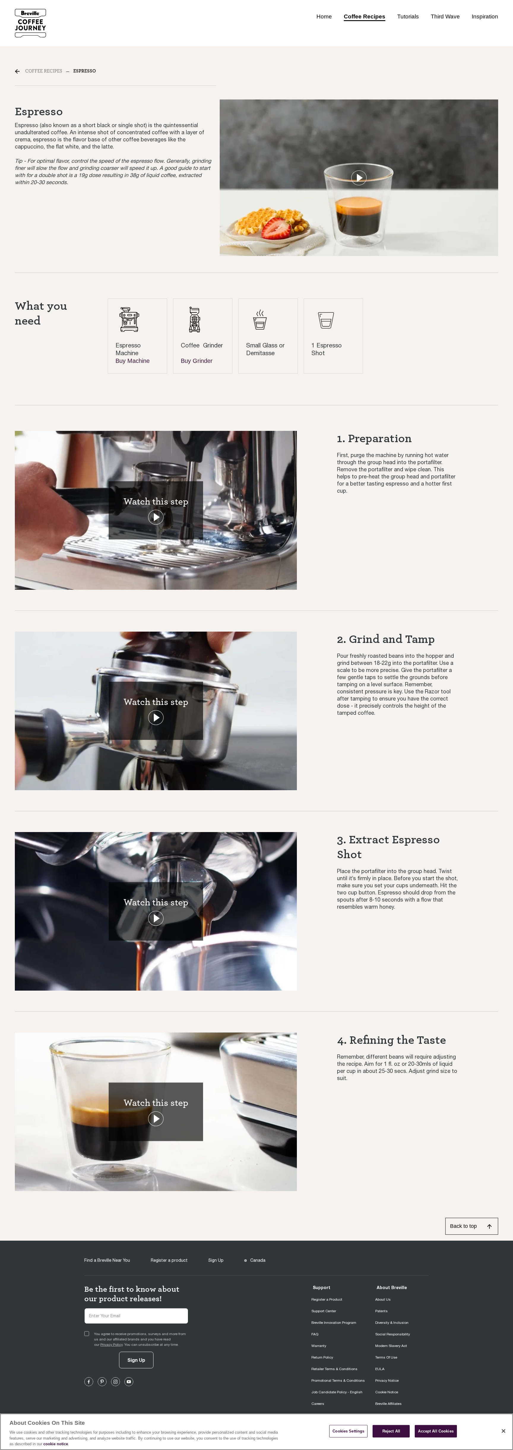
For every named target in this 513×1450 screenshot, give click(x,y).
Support (321, 1287)
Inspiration (485, 16)
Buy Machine (132, 361)
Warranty (318, 1346)
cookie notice (55, 1444)
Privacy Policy (111, 1345)
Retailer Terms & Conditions (334, 1369)
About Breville (392, 1287)
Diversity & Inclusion (391, 1323)
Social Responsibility (392, 1334)
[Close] (503, 1431)
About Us (383, 1299)
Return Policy (322, 1357)
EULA (379, 1369)
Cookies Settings (348, 1431)
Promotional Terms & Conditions (338, 1380)
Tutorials (408, 16)
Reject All (391, 1431)
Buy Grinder (197, 361)
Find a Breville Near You (107, 1260)
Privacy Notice (387, 1380)
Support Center (323, 1311)
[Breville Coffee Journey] (30, 22)
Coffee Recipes (364, 16)
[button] (359, 177)
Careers (317, 1404)
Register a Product (326, 1299)
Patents (381, 1311)
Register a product (169, 1260)
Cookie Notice (386, 1392)
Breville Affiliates (388, 1404)
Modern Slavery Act (391, 1346)
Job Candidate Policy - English (336, 1392)
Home (324, 16)
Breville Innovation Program (333, 1323)
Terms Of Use (386, 1357)
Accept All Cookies (435, 1431)
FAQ (314, 1334)
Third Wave (445, 16)
